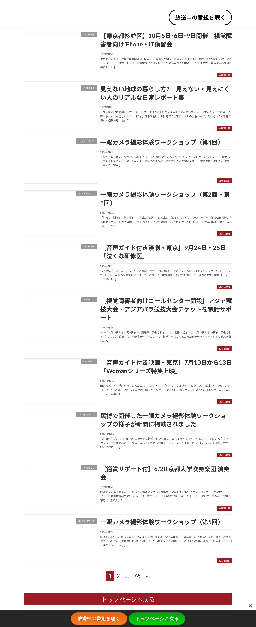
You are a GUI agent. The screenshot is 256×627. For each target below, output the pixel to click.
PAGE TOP (247, 604)
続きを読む (224, 75)
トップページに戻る (157, 618)
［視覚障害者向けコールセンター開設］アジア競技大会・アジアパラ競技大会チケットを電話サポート (166, 309)
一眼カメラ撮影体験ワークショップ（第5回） (162, 522)
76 (137, 575)
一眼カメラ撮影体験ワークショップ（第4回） (162, 142)
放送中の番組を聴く (200, 17)
